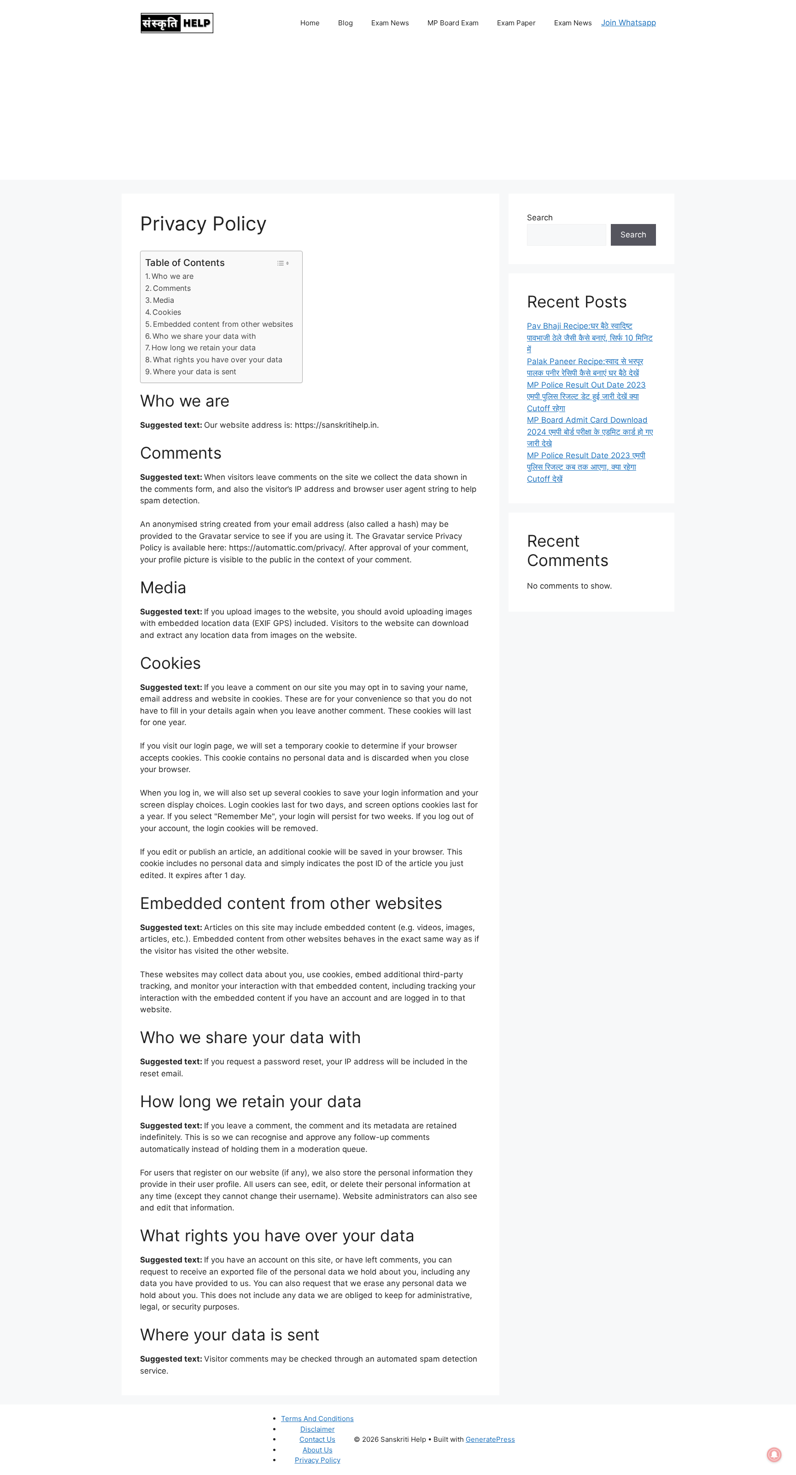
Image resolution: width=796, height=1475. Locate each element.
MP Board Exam (453, 22)
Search (540, 217)
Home (310, 22)
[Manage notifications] (774, 1454)
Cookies (166, 312)
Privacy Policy (317, 1460)
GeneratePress (490, 1439)
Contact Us (317, 1439)
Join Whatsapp (628, 22)
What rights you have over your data (217, 359)
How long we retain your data (204, 347)
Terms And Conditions (317, 1418)
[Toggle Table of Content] (282, 263)
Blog (345, 22)
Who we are (172, 276)
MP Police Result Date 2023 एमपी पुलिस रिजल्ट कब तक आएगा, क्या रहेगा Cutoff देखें (586, 467)
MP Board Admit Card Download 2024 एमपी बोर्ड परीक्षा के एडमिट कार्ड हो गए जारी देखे (590, 431)
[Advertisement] (398, 115)
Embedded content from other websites (223, 324)
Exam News (390, 22)
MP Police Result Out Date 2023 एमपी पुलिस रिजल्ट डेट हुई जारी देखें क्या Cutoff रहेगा (586, 396)
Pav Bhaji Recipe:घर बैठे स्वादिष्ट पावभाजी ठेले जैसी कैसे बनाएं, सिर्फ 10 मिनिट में (590, 337)
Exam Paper (516, 22)
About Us (318, 1450)
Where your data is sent (194, 371)
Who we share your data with (204, 336)
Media (163, 300)
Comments (172, 288)
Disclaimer (317, 1429)
